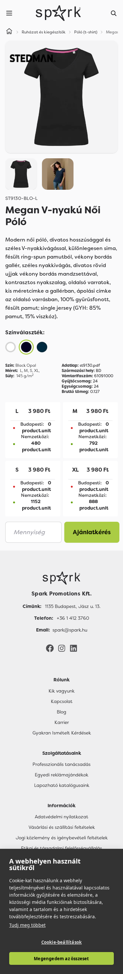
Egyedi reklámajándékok (61, 775)
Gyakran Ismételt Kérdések (61, 733)
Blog (61, 712)
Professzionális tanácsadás (61, 764)
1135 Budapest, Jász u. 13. (72, 606)
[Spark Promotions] (58, 13)
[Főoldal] (61, 578)
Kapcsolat (61, 701)
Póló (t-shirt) (85, 32)
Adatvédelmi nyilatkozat (61, 817)
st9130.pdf (81, 365)
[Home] (9, 32)
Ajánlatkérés (92, 532)
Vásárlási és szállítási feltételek (62, 827)
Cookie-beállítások (61, 942)
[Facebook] (49, 648)
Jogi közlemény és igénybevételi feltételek (62, 838)
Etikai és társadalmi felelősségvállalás (61, 848)
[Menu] (9, 13)
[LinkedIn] (73, 648)
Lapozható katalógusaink (61, 785)
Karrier (61, 722)
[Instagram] (61, 648)
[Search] (114, 13)
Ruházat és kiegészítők (44, 32)
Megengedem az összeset (61, 959)
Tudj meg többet (27, 925)
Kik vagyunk (61, 691)
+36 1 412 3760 (73, 618)
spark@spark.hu (69, 630)
